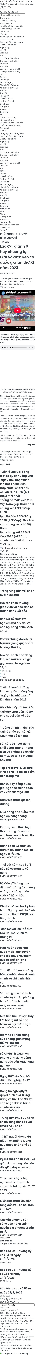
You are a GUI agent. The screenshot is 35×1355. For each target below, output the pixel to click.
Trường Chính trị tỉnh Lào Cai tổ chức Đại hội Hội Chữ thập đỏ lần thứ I (17, 732)
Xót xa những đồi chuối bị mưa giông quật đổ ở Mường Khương (16, 643)
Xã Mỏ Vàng (7, 581)
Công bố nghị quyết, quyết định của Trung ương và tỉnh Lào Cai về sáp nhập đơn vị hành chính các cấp (16, 1099)
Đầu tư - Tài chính (8, 45)
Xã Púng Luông (12, 562)
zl (5, 9)
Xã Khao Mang (16, 559)
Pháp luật (4, 79)
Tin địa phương (8, 554)
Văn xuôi (4, 165)
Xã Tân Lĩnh (9, 584)
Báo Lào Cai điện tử (9, 12)
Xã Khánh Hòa (21, 584)
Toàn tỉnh (4, 559)
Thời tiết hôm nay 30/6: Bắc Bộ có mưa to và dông (16, 869)
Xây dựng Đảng (7, 23)
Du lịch (3, 77)
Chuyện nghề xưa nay (10, 71)
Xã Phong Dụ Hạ (26, 573)
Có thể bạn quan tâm (12, 679)
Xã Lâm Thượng (20, 581)
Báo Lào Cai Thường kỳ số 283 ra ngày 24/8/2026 (16, 1274)
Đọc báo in (5, 104)
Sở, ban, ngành (28, 557)
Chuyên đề (5, 227)
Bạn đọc (4, 63)
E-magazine (5, 216)
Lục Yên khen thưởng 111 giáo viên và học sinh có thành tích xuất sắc (17, 607)
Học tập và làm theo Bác (11, 26)
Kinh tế (3, 34)
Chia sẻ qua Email (24, 281)
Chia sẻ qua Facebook (10, 278)
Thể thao (4, 90)
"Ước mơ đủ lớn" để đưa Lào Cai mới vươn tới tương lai (16, 933)
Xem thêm (5, 1238)
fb (1, 9)
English (3, 6)
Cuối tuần (4, 112)
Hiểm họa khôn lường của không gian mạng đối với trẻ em (15, 1039)
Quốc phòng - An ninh (10, 28)
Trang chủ (4, 18)
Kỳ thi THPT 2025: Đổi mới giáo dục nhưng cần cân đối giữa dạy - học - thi (17, 1163)
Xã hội (3, 50)
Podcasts (4, 219)
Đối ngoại (4, 31)
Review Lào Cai (7, 101)
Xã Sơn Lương (20, 567)
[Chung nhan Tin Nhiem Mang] (14, 1353)
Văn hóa (4, 66)
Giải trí (3, 74)
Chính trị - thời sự (8, 20)
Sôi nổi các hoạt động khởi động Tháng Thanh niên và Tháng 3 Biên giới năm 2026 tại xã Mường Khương (17, 752)
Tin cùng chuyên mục (12, 819)
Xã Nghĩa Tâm (12, 573)
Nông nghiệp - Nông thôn (12, 36)
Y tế (2, 55)
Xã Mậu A (22, 578)
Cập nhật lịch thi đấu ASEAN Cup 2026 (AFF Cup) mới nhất (15, 492)
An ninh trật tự (6, 82)
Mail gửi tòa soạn (8, 4)
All (1, 114)
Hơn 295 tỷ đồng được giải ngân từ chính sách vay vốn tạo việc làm (16, 788)
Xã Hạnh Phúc (10, 565)
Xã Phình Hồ (22, 565)
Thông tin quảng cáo (9, 225)
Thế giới (3, 93)
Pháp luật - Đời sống (9, 85)
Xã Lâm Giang (19, 576)
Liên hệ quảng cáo (24, 4)
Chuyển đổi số (6, 98)
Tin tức (4, 242)
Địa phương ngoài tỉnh (10, 557)
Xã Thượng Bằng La (15, 570)
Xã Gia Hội (9, 567)
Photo (3, 214)
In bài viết (11, 281)
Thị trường (4, 47)
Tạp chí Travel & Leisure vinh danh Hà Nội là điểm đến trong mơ (17, 772)
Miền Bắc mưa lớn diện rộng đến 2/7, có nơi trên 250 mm (17, 1205)
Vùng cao (4, 106)
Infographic (5, 222)
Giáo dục (4, 53)
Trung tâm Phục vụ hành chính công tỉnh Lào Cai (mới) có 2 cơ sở (17, 1122)
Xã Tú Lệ (23, 562)
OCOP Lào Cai (6, 39)
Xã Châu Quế (6, 576)
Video (2, 211)
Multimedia (5, 208)
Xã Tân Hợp (12, 578)
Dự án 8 (3, 230)
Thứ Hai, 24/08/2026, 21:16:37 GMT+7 (16, 1)
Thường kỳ (5, 109)
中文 (9, 6)
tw (7, 1307)
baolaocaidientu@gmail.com (19, 1329)
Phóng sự (4, 96)
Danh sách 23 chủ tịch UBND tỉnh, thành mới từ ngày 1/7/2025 (16, 850)
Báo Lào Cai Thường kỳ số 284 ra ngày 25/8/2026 (16, 1255)
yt (3, 9)
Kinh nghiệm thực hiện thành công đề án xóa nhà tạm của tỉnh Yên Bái (17, 831)
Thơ (1, 168)
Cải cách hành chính (9, 61)
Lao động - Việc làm (9, 58)
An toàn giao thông (9, 88)
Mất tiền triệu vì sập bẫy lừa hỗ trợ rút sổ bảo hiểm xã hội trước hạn (17, 1020)
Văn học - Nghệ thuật (10, 69)
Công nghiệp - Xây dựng (11, 42)
